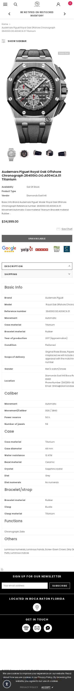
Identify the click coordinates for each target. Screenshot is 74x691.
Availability (7, 186)
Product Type (9, 191)
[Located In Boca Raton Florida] (37, 607)
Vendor (5, 195)
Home (5, 24)
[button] (7, 684)
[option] (37, 14)
